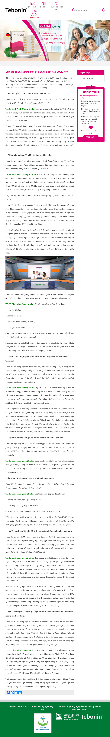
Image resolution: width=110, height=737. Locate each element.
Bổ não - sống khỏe (87, 78)
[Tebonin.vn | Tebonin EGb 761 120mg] (55, 40)
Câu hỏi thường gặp (34, 16)
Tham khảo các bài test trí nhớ (90, 132)
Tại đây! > (90, 137)
